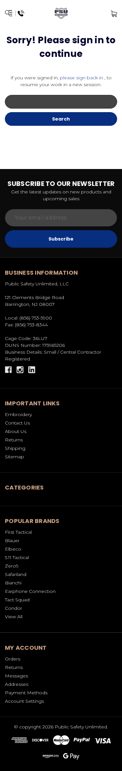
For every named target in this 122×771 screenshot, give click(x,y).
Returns (14, 440)
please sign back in (81, 78)
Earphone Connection (30, 591)
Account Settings (24, 701)
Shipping (15, 448)
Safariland (15, 574)
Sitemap (14, 457)
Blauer (12, 540)
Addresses (16, 684)
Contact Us (17, 423)
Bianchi (13, 583)
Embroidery (18, 414)
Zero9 (12, 566)
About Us (15, 431)
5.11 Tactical (17, 557)
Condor (13, 608)
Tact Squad (17, 600)
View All (13, 617)
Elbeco (13, 549)
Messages (16, 676)
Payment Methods (26, 693)
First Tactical (18, 532)
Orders (12, 659)
